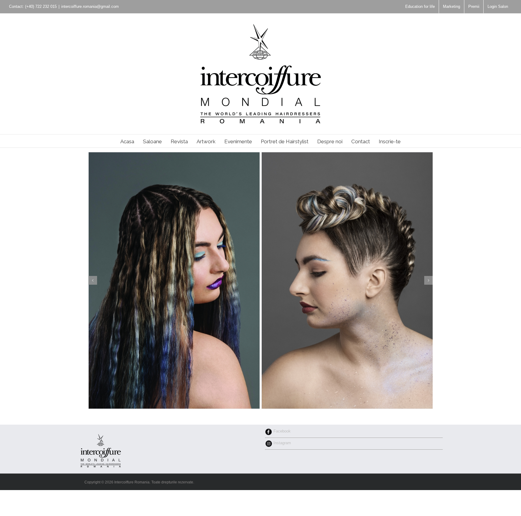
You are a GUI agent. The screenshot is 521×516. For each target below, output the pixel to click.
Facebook (281, 431)
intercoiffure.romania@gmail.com (90, 6)
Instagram (281, 443)
